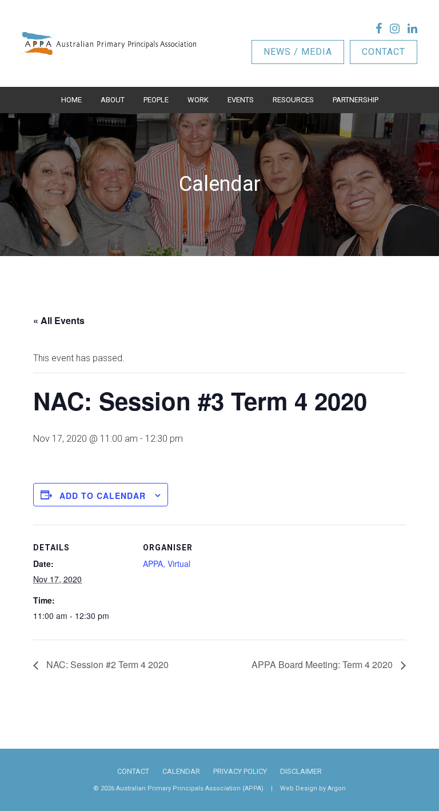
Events (241, 99)
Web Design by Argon (313, 788)
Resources (293, 99)
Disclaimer (301, 771)
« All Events (59, 320)
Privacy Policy (240, 771)
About (113, 99)
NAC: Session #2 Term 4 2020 (106, 664)
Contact (383, 51)
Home (71, 99)
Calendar (181, 771)
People (156, 99)
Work (198, 99)
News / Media (298, 51)
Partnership (355, 99)
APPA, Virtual (166, 563)
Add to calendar (102, 495)
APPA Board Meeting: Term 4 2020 (323, 664)
